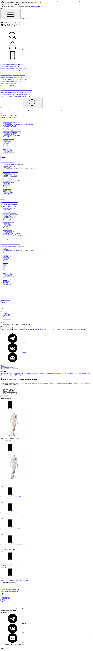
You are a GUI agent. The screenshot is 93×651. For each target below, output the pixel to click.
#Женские (3, 373)
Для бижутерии (6, 269)
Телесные (5, 150)
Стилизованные (6, 127)
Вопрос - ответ (6, 316)
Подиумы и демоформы (6, 287)
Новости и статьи (7, 319)
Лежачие (5, 280)
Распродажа (5, 130)
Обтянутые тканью (7, 131)
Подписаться (3, 326)
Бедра (4, 144)
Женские (2, 112)
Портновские (6, 133)
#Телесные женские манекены (44, 373)
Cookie (5, 4)
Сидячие (5, 278)
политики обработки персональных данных (46, 329)
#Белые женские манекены (84, 373)
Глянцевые (5, 152)
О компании (5, 313)
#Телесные (14, 373)
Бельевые (5, 136)
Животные (3, 292)
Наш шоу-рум (3, 304)
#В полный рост (25, 373)
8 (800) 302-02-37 (4, 601)
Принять (2, 8)
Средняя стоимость (7, 284)
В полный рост (6, 281)
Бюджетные (5, 282)
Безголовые (5, 139)
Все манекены (4, 239)
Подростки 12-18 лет (7, 235)
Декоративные (6, 132)
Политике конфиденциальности (37, 6)
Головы (5, 141)
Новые (4, 128)
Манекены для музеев (5, 300)
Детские (2, 199)
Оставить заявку (4, 396)
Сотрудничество (6, 315)
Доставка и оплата (7, 314)
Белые (4, 148)
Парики (5, 147)
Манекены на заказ (5, 297)
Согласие (7, 329)
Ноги (4, 143)
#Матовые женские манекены (57, 373)
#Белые (30, 373)
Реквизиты (17, 646)
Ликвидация (6, 122)
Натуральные (6, 126)
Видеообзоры (6, 317)
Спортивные (6, 134)
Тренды (5, 123)
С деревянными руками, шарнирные (11, 124)
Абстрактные (6, 125)
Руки (4, 142)
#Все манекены (8, 373)
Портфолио (3, 302)
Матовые (5, 151)
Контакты (3, 322)
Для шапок (5, 268)
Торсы (4, 140)
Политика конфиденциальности (7, 646)
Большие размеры (7, 135)
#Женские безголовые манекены (71, 373)
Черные (5, 149)
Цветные (5, 153)
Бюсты (4, 145)
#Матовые (19, 373)
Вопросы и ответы (6, 598)
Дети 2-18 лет (6, 234)
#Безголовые (35, 373)
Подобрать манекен (25, 18)
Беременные (6, 137)
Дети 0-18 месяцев (7, 233)
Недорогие (5, 283)
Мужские (3, 157)
